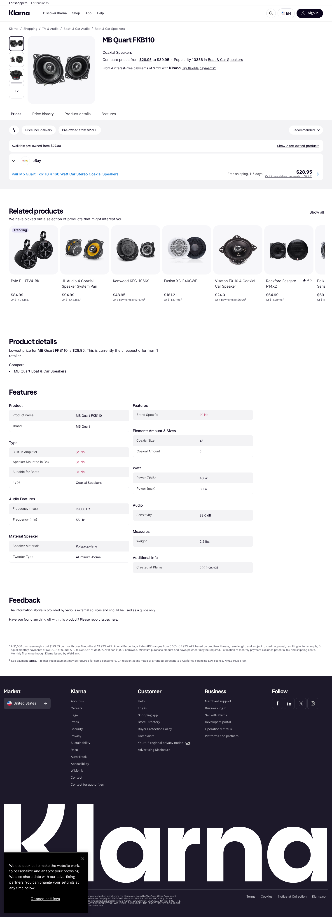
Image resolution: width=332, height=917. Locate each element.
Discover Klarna (55, 13)
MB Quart (83, 426)
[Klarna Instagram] (312, 703)
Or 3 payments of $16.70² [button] (129, 299)
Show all (317, 212)
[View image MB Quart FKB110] (16, 43)
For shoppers (18, 3)
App (88, 13)
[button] (286, 13)
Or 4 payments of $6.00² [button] (230, 299)
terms (32, 660)
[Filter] (14, 130)
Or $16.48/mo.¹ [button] (71, 299)
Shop (76, 13)
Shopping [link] (30, 29)
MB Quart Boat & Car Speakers (40, 371)
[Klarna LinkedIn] (289, 703)
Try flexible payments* (199, 68)
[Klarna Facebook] (277, 703)
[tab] (16, 113)
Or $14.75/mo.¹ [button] (20, 299)
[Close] (83, 859)
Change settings (45, 899)
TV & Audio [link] (50, 29)
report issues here (104, 619)
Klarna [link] (13, 29)
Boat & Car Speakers (225, 59)
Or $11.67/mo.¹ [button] (173, 299)
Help (100, 13)
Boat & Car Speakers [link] (110, 29)
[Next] (316, 263)
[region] (46, 882)
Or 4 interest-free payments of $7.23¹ (288, 176)
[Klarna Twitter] (301, 703)
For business (40, 3)
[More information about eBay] (13, 160)
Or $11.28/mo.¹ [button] (275, 299)
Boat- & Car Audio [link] (76, 29)
